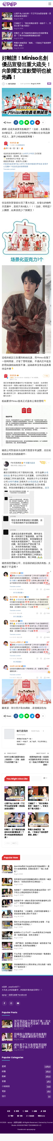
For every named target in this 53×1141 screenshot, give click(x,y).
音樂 (4, 1081)
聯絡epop (41, 1116)
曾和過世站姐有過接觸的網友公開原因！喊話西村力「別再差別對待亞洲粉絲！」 (32, 880)
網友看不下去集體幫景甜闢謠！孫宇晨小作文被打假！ (30, 1046)
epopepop (30, 1129)
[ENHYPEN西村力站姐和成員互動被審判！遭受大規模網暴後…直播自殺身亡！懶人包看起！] (7, 869)
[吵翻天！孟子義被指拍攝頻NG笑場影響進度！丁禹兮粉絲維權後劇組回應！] (7, 36)
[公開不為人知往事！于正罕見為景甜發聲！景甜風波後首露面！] (7, 16)
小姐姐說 (6, 1086)
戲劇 (6, 813)
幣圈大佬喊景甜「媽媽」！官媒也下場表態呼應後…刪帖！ (32, 44)
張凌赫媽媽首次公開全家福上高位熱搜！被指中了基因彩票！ (32, 965)
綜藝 (4, 1071)
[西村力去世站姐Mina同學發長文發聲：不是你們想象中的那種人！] (7, 925)
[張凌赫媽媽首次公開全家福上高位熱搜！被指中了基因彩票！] (7, 967)
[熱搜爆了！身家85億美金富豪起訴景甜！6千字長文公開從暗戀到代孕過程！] (7, 893)
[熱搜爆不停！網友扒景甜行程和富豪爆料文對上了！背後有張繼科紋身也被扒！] (7, 903)
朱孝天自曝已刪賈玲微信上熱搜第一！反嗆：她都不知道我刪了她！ (14, 759)
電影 (4, 1091)
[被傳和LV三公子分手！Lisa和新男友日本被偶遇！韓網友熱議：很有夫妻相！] (7, 935)
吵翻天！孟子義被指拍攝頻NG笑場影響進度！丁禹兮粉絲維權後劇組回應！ (31, 34)
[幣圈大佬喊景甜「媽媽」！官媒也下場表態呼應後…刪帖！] (7, 46)
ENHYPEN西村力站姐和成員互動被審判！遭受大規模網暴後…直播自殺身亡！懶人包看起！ (31, 869)
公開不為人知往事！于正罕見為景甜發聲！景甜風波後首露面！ (32, 14)
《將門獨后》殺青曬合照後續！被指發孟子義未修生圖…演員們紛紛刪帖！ (32, 944)
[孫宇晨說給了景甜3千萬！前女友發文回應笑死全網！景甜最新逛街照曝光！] (7, 1024)
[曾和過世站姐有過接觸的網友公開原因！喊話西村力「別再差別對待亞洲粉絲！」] (7, 882)
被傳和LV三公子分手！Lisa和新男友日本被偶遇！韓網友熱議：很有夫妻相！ (32, 933)
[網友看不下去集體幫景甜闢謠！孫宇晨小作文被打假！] (7, 1047)
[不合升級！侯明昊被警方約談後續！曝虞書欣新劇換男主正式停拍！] (7, 957)
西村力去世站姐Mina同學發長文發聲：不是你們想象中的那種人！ (32, 923)
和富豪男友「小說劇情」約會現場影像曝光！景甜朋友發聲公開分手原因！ (32, 912)
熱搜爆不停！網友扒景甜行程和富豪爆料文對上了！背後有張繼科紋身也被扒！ (32, 901)
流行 (4, 1096)
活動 (21, 1116)
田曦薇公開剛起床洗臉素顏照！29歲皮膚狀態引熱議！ (30, 1035)
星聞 (49, 83)
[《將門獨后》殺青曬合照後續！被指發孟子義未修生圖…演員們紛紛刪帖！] (7, 946)
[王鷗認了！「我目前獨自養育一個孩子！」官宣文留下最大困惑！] (7, 26)
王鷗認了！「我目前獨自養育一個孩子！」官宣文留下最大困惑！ (32, 24)
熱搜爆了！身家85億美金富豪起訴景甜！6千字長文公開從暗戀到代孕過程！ (32, 891)
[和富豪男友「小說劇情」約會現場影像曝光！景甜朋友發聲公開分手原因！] (7, 914)
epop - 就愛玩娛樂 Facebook (14, 995)
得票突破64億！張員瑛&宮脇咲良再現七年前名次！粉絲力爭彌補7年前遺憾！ (39, 761)
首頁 (8, 1111)
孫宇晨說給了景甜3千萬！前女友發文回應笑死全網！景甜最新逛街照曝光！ (32, 1023)
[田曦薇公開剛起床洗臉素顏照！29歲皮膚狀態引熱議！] (7, 1037)
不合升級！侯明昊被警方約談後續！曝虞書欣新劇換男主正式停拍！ (32, 955)
